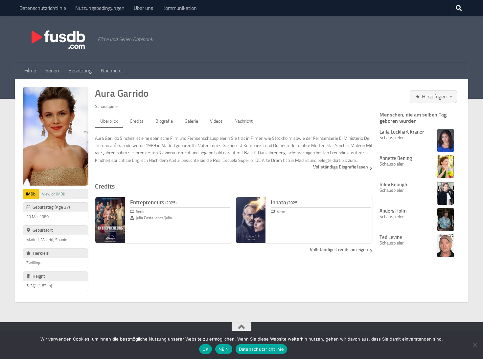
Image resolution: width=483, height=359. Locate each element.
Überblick (109, 121)
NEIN (223, 349)
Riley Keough (393, 185)
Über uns (143, 8)
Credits (137, 121)
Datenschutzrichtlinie (42, 8)
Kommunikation (179, 8)
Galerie (191, 121)
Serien (52, 70)
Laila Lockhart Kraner (402, 132)
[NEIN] (475, 345)
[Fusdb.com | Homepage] (58, 39)
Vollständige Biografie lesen (340, 167)
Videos (216, 121)
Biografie (164, 121)
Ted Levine (391, 237)
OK (205, 349)
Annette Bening (396, 158)
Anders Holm (393, 211)
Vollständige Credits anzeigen (339, 249)
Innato (284, 202)
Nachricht (111, 70)
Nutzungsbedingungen (100, 8)
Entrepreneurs (153, 202)
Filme (30, 70)
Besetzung (80, 70)
